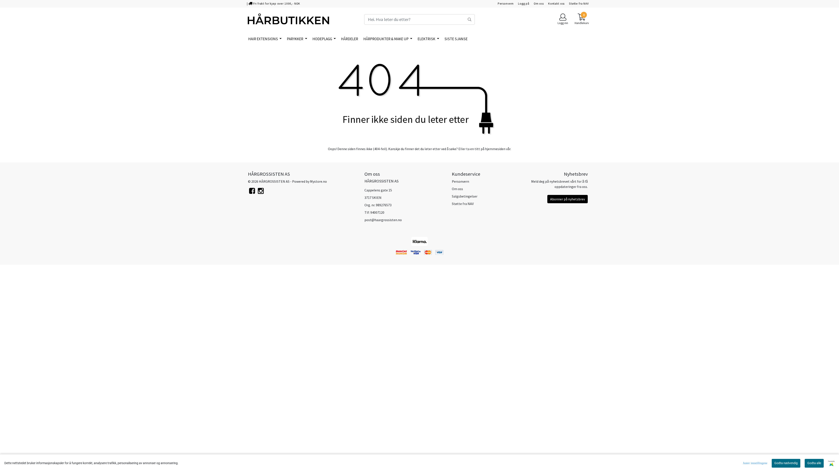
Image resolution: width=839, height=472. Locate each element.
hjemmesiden (495, 149)
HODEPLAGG (322, 38)
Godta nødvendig (786, 463)
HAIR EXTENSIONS (263, 38)
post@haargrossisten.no (383, 220)
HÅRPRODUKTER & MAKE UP (386, 38)
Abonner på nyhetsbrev (567, 199)
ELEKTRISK (427, 38)
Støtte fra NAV (579, 3)
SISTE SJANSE (456, 38)
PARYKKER (295, 38)
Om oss (539, 3)
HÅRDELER (349, 38)
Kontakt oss (556, 3)
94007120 (377, 212)
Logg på (523, 3)
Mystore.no (318, 181)
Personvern (506, 3)
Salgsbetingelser (464, 196)
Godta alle (814, 463)
